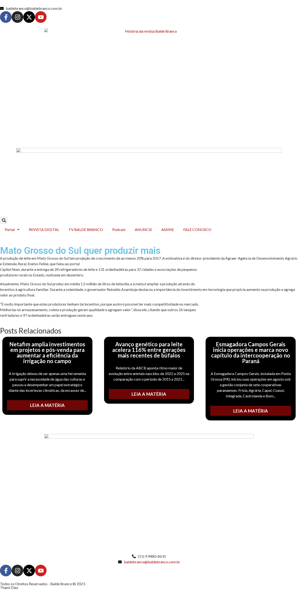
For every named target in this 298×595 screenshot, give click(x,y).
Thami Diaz (9, 587)
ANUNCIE (143, 229)
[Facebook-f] (6, 17)
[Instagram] (17, 17)
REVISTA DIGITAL (44, 229)
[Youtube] (41, 17)
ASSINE (167, 229)
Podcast (118, 229)
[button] (4, 220)
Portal (10, 229)
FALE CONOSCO (197, 229)
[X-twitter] (29, 17)
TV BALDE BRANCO (85, 229)
